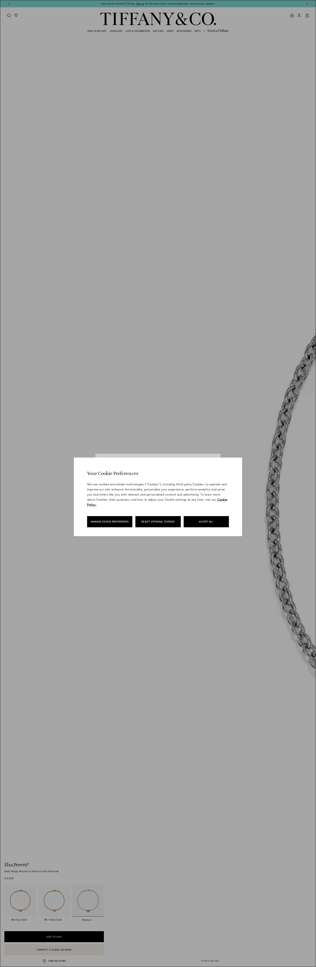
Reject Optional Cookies (158, 521)
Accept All (206, 521)
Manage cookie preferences (110, 521)
